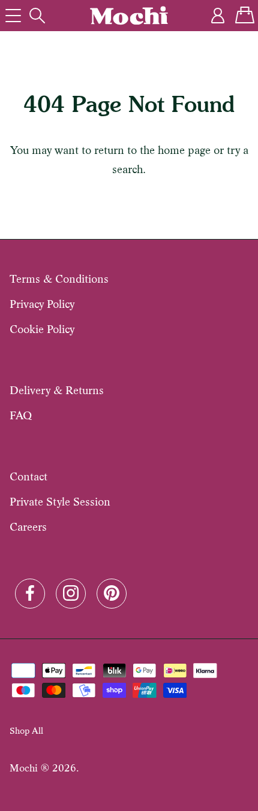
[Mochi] (129, 15)
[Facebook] (30, 591)
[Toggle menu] (13, 15)
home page (184, 150)
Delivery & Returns (57, 390)
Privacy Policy (42, 304)
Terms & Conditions (59, 279)
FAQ (21, 415)
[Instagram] (71, 591)
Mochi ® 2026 (43, 768)
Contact (28, 476)
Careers (28, 527)
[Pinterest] (111, 591)
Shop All (26, 730)
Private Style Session (60, 502)
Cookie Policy (42, 329)
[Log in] (218, 15)
